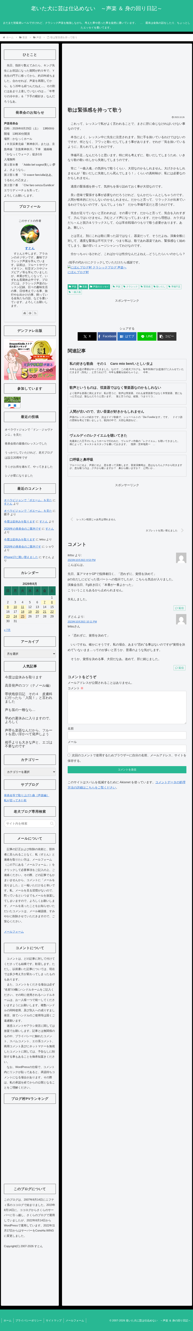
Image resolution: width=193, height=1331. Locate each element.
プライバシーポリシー (28, 1320)
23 (8, 616)
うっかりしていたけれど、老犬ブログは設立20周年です (29, 455)
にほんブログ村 (78, 272)
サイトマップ (54, 1320)
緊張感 (147, 286)
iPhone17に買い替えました (21, 557)
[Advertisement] (127, 76)
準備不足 (175, 286)
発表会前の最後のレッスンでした (26, 443)
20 (37, 611)
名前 (71, 728)
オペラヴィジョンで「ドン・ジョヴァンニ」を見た (29, 432)
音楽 (84, 286)
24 (15, 616)
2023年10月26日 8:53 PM (82, 560)
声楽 (74, 286)
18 (22, 611)
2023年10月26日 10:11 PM (82, 621)
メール (72, 742)
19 (30, 611)
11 (22, 607)
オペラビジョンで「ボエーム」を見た (28, 500)
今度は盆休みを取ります (19, 521)
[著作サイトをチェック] (24, 313)
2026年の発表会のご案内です (22, 528)
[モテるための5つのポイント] (30, 359)
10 (15, 607)
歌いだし (160, 286)
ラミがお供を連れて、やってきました (29, 466)
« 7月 (7, 630)
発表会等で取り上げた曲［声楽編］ (26, 795)
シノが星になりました (19, 475)
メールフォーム (14, 931)
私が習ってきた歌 (15, 800)
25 (22, 616)
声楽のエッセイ (101, 286)
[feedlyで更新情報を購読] (30, 313)
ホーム (7, 1320)
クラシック (132, 286)
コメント (75, 688)
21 (44, 611)
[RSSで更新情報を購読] (35, 313)
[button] (166, 336)
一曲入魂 (76, 292)
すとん (30, 248)
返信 (181, 608)
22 (52, 611)
